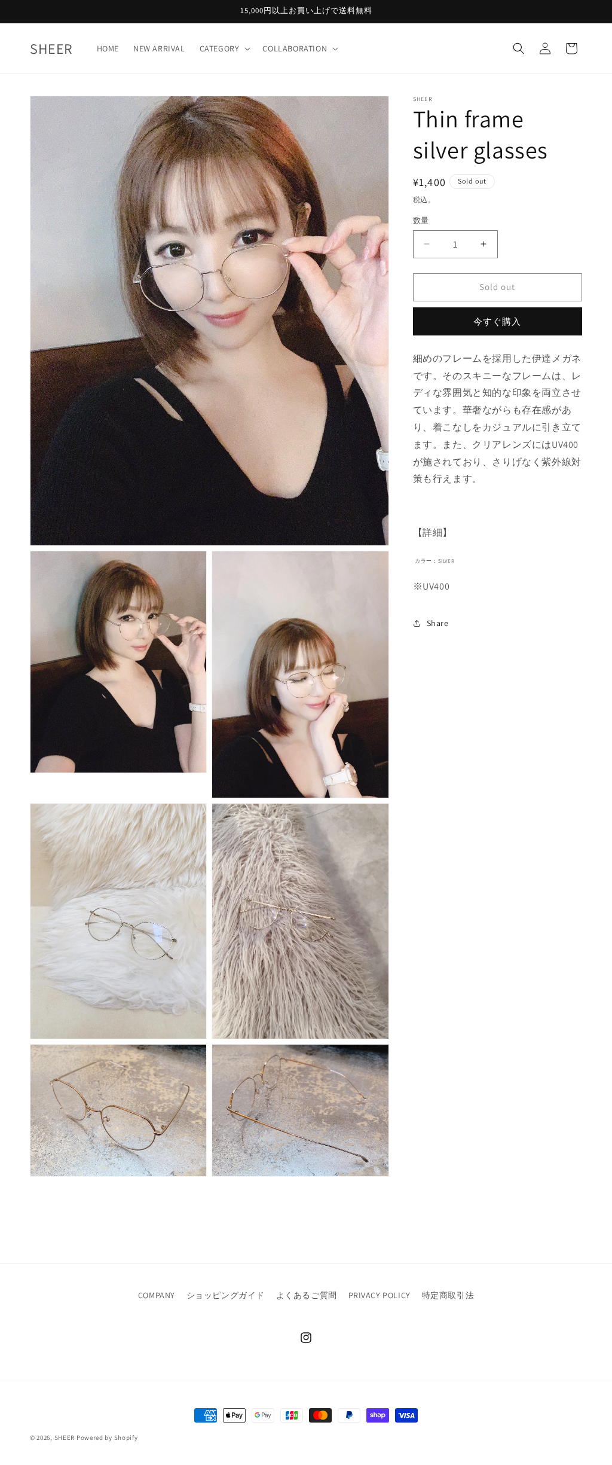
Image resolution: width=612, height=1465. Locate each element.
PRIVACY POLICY (379, 1295)
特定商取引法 (448, 1295)
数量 (421, 220)
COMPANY (156, 1295)
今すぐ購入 (497, 321)
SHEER (64, 1437)
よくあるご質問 (306, 1295)
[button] (224, 48)
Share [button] (438, 623)
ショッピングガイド (225, 1295)
